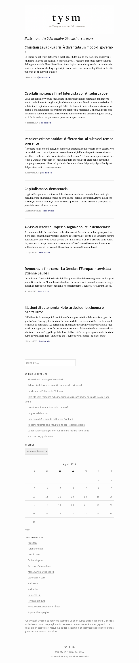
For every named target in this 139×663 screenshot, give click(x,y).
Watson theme (57, 656)
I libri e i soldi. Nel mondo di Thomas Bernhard (50, 419)
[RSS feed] (73, 647)
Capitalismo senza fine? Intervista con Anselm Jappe (66, 93)
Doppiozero (34, 554)
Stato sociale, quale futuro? (41, 436)
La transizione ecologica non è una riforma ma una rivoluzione (58, 430)
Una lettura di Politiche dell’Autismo (45, 391)
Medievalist (33, 583)
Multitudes (33, 589)
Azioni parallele (35, 548)
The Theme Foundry (79, 656)
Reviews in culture (36, 600)
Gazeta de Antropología (39, 566)
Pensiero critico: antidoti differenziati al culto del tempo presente (69, 141)
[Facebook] (69, 647)
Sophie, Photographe (38, 612)
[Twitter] (65, 647)
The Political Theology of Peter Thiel (45, 379)
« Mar (27, 529)
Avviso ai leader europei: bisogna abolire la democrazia (68, 227)
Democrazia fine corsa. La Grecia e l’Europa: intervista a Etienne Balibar (68, 271)
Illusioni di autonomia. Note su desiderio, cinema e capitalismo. (64, 309)
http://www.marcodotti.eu (41, 571)
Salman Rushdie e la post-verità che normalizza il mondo (55, 385)
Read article (44, 77)
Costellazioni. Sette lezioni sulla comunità (48, 407)
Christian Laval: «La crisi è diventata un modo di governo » (69, 49)
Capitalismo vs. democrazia (46, 188)
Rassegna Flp (34, 595)
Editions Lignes (35, 560)
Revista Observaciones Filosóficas (44, 606)
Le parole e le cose (36, 577)
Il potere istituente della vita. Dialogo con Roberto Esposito (56, 424)
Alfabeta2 (32, 542)
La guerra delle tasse (37, 413)
